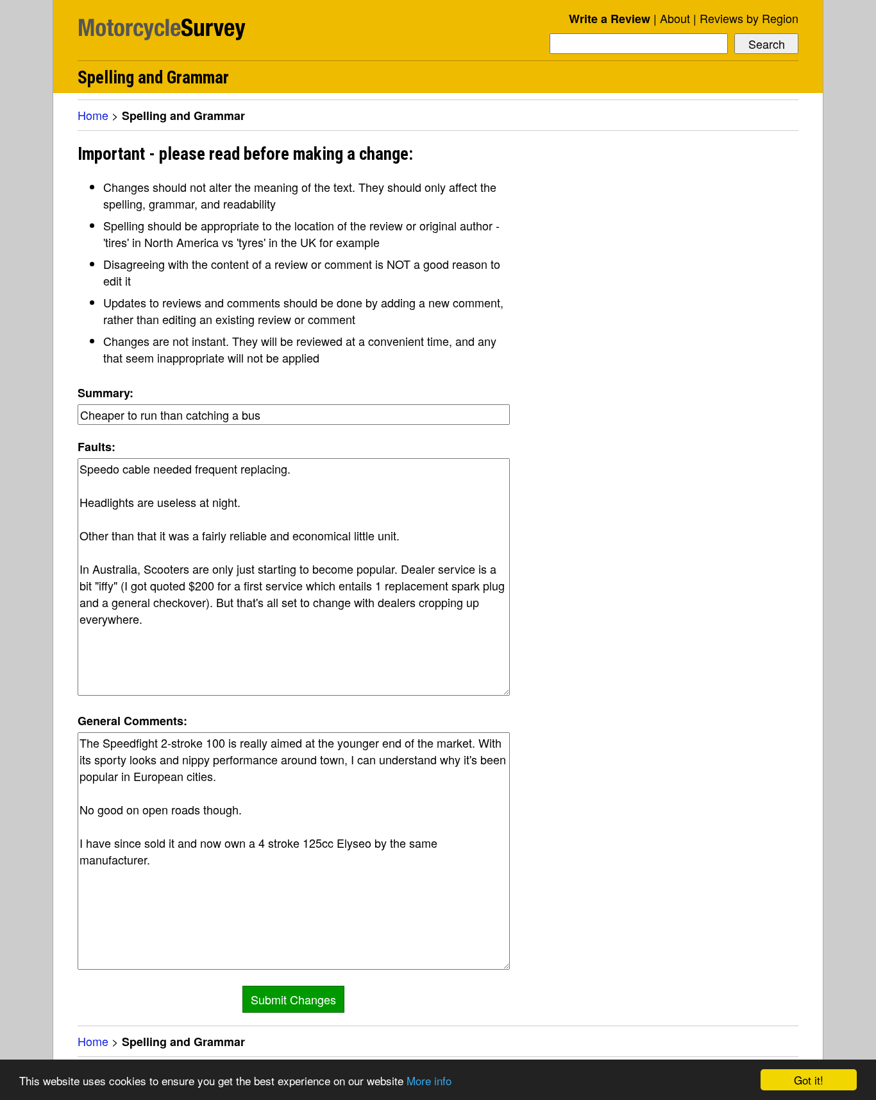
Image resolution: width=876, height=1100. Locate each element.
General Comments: (132, 720)
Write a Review (609, 18)
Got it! (808, 1080)
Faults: (96, 446)
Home (93, 115)
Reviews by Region (749, 18)
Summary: (105, 392)
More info (429, 1080)
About (675, 18)
